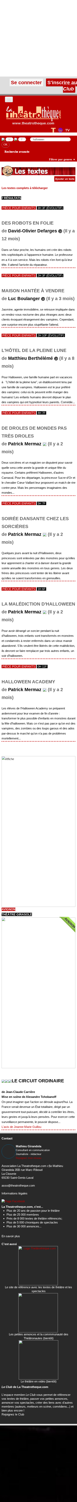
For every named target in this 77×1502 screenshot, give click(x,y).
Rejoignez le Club (13, 1414)
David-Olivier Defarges (32, 230)
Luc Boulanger (24, 298)
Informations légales (14, 1193)
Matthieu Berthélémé (30, 358)
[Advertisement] (38, 38)
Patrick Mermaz (24, 443)
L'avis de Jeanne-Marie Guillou (21, 1126)
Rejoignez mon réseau (28, 1158)
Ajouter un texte (64, 178)
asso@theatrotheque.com (18, 1185)
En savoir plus (11, 1236)
